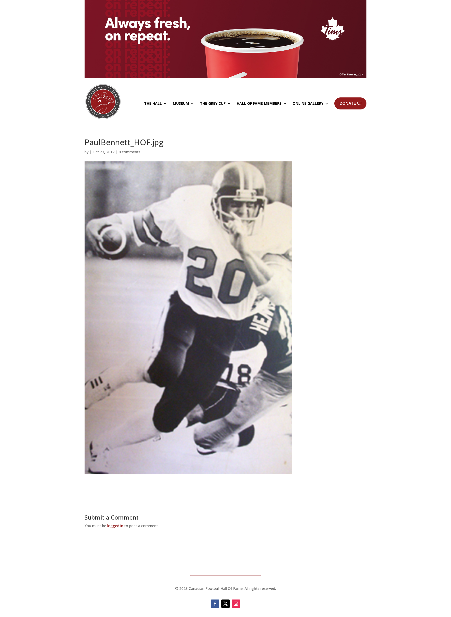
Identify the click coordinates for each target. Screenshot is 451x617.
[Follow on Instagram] (236, 603)
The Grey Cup (213, 103)
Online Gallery (308, 103)
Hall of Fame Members (259, 103)
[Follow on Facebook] (215, 603)
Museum (181, 103)
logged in (115, 525)
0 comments (129, 151)
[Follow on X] (225, 603)
